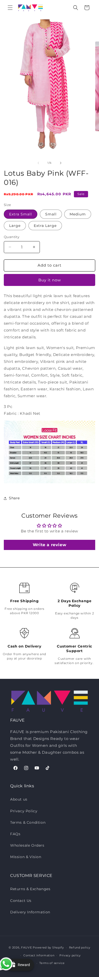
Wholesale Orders (27, 845)
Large (15, 225)
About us (18, 799)
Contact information (38, 955)
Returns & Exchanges (30, 889)
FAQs (15, 834)
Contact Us (20, 900)
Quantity (11, 237)
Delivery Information (30, 912)
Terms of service (51, 963)
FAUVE (26, 947)
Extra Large (45, 225)
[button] (10, 7)
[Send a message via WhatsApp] (9, 967)
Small (51, 214)
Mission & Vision (25, 857)
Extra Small (20, 214)
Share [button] (14, 498)
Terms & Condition (27, 822)
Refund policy (79, 947)
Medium (78, 214)
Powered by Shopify (48, 947)
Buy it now (49, 280)
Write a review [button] (49, 544)
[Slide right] (60, 163)
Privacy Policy (23, 811)
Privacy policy (70, 955)
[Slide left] (38, 163)
